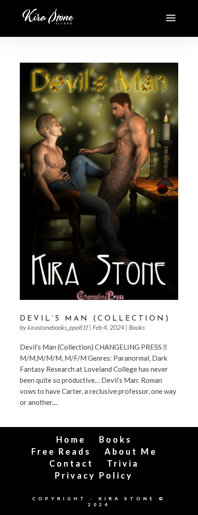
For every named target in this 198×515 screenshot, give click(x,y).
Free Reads (61, 451)
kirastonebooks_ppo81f (58, 327)
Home (71, 439)
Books (137, 327)
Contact (71, 463)
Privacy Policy (94, 475)
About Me (131, 451)
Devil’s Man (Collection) (95, 318)
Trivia (123, 463)
